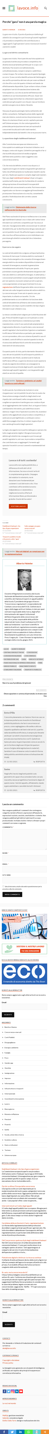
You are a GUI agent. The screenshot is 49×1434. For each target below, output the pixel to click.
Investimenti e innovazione (14, 1099)
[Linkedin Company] (17, 1391)
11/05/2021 (21, 29)
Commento (8, 827)
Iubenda (6, 1418)
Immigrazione (9, 1073)
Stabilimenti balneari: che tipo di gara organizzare (20, 1169)
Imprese (8, 1078)
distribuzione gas (11, 659)
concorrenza (30, 656)
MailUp (5, 1415)
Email (6, 864)
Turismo (8, 1150)
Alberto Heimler (9, 29)
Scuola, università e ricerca (14, 1135)
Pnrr (40, 663)
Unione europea (10, 1155)
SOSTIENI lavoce (18, 506)
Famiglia (7, 1053)
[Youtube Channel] (21, 1391)
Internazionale (10, 1094)
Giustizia (8, 1068)
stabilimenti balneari (22, 178)
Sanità (7, 1130)
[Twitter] (8, 1391)
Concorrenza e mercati (13, 1032)
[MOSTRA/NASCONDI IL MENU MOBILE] (4, 8)
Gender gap (9, 1063)
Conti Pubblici (10, 1037)
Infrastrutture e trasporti (14, 1089)
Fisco (6, 1058)
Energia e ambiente (11, 1048)
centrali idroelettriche (14, 652)
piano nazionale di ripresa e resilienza (19, 663)
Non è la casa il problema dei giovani (17, 683)
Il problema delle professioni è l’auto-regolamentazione (23, 1223)
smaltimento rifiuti (28, 666)
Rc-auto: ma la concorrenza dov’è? (15, 1272)
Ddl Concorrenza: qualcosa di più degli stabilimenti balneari (24, 1240)
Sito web (7, 875)
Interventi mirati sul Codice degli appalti (17, 1206)
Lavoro (7, 1104)
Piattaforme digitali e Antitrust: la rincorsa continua (21, 1258)
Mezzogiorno (9, 1109)
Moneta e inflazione (12, 1114)
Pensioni (8, 1119)
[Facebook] (4, 1391)
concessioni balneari (12, 656)
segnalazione (8, 287)
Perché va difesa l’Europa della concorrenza (18, 1186)
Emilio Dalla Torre (9, 1421)
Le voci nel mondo (9, 1403)
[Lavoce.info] (24, 8)
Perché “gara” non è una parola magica (24, 21)
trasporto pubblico (32, 669)
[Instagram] (13, 1391)
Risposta (40, 762)
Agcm (6, 649)
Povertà (7, 1124)
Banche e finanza (11, 1027)
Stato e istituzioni (11, 1145)
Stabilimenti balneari (12, 669)
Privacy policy (8, 1363)
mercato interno (36, 659)
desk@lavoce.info (9, 1348)
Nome (6, 853)
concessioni (32, 652)
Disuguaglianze (10, 1042)
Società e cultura (11, 1140)
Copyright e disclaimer (11, 1360)
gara (24, 659)
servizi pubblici (10, 666)
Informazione (9, 1083)
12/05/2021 (12, 790)
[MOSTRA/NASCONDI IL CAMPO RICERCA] (45, 8)
